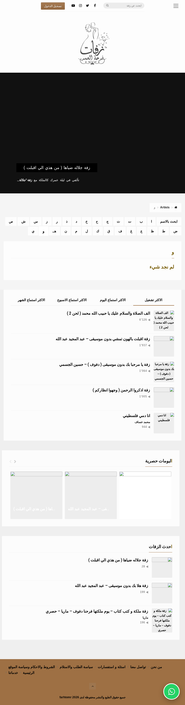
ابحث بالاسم (169, 221)
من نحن (156, 667)
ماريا (145, 617)
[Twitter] (88, 5)
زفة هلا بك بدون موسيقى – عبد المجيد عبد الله (111, 585)
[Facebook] (95, 5)
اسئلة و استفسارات (112, 667)
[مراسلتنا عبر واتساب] (171, 691)
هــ (54, 231)
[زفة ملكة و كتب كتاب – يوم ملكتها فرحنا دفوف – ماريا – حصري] (162, 620)
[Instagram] (80, 5)
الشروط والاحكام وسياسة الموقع (31, 667)
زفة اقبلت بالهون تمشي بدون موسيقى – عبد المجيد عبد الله (103, 339)
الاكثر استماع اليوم (113, 300)
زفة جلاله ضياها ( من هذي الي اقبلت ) (57, 167)
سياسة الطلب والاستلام (76, 667)
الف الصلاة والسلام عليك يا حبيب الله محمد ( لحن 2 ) (108, 313)
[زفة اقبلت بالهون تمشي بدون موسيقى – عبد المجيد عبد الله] (164, 346)
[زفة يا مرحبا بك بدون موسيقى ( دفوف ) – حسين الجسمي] (164, 372)
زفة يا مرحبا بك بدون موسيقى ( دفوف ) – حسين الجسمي (104, 364)
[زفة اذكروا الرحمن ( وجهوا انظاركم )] (164, 397)
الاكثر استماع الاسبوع (72, 300)
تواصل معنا (138, 667)
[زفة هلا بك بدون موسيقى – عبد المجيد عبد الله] (162, 593)
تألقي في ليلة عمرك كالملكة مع (48, 180)
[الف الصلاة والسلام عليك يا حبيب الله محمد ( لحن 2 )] (164, 320)
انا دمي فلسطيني (136, 415)
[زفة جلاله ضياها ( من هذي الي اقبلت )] (162, 567)
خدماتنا (13, 673)
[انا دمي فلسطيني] (164, 423)
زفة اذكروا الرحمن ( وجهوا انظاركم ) (121, 390)
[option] (36, 495)
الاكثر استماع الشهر (31, 300)
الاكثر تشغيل (153, 300)
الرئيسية (28, 673)
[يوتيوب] (73, 5)
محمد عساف (142, 422)
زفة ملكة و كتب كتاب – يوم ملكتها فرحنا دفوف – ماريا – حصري (97, 611)
